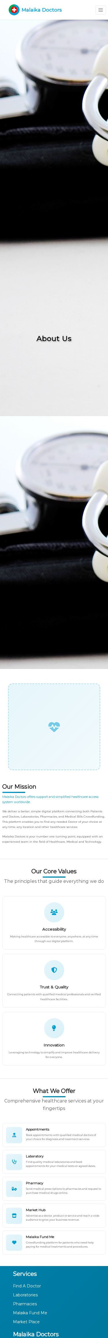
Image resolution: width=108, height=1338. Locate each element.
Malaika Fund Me (40, 1237)
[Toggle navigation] (101, 9)
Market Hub (36, 1210)
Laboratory (34, 1156)
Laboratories (25, 1295)
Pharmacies (25, 1304)
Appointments (37, 1129)
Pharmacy (34, 1183)
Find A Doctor (27, 1286)
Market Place (26, 1321)
